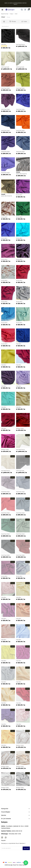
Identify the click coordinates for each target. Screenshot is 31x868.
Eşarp (11, 13)
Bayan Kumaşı (4, 13)
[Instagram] (2, 837)
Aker (16, 13)
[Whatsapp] (6, 837)
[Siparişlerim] (25, 10)
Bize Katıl (26, 848)
